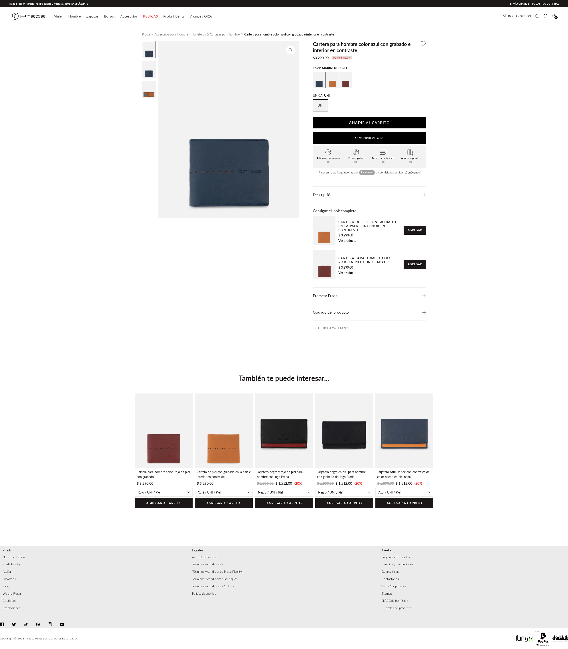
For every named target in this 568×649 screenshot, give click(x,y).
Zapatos (92, 16)
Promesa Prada (325, 295)
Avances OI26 (201, 16)
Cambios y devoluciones (397, 564)
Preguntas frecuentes (395, 557)
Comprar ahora (369, 138)
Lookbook (9, 579)
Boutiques (9, 600)
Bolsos (109, 16)
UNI (320, 105)
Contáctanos (390, 579)
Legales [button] (197, 550)
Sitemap (386, 593)
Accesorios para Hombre (171, 34)
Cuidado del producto (331, 312)
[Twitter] (14, 620)
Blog (5, 586)
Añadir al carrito (369, 122)
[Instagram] (50, 620)
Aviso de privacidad (204, 557)
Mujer (58, 16)
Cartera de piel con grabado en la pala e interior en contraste (367, 226)
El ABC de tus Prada (394, 600)
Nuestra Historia (14, 557)
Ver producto (347, 240)
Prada (146, 34)
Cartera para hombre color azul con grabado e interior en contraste (289, 34)
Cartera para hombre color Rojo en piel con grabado (366, 260)
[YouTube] (62, 620)
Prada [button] (7, 550)
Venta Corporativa (393, 586)
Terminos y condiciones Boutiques (215, 579)
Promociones (11, 608)
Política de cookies (204, 593)
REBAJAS (150, 16)
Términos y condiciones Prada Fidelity (217, 571)
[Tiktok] (26, 620)
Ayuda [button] (386, 550)
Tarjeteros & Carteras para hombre (216, 34)
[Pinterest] (38, 620)
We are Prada (12, 593)
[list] (284, 450)
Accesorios (129, 16)
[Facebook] (2, 620)
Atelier (7, 571)
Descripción (322, 194)
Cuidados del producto (396, 608)
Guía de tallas (390, 571)
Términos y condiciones (207, 564)
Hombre (74, 16)
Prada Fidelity (174, 16)
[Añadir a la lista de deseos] (423, 43)
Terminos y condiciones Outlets (213, 586)
